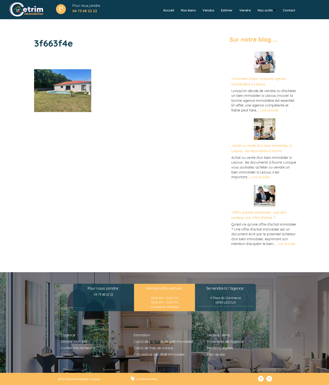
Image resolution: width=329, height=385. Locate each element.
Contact (67, 354)
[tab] (168, 10)
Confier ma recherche (78, 348)
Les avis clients (218, 335)
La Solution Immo (146, 379)
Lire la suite (269, 110)
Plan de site (216, 354)
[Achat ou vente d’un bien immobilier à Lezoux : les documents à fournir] (263, 129)
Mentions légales (220, 348)
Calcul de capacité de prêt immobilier (163, 341)
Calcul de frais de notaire (153, 348)
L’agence (68, 335)
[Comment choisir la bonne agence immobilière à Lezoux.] (263, 62)
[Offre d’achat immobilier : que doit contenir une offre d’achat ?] (263, 196)
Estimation (142, 335)
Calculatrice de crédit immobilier (159, 354)
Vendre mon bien (75, 341)
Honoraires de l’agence (225, 341)
